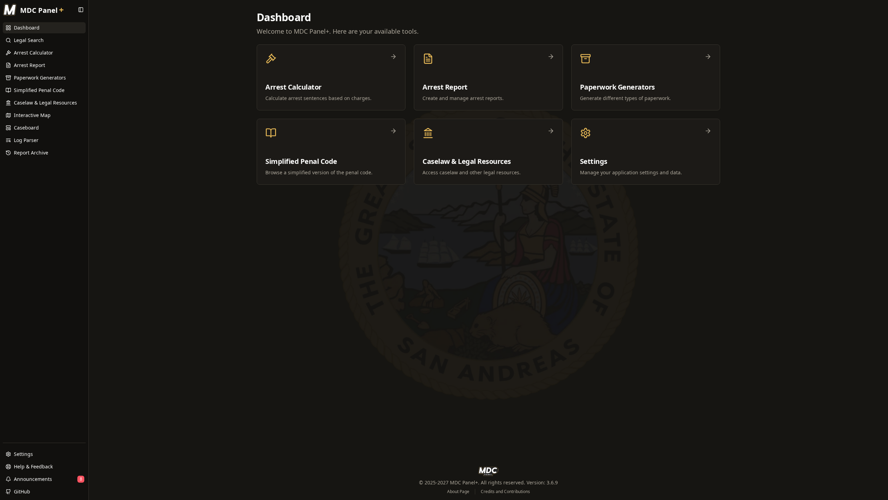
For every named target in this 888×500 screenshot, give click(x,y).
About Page (458, 491)
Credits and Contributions (505, 491)
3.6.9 (552, 482)
